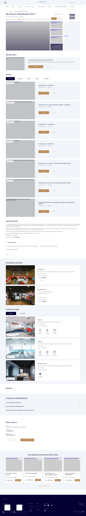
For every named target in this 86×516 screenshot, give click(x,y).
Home (7, 11)
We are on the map (13, 439)
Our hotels (31, 506)
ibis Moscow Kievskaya (31, 473)
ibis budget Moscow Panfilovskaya (70, 474)
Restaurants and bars (29, 6)
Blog (37, 506)
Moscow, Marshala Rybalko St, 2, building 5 (15, 16)
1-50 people (22, 313)
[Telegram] (52, 505)
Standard (20, 78)
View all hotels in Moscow (44, 485)
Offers (7, 6)
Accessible (46, 78)
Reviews (50, 6)
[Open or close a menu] (5, 2)
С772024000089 (16, 237)
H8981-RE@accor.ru (10, 435)
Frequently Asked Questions (61, 6)
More (48, 66)
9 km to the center (12, 19)
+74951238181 (43, 277)
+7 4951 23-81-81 (9, 431)
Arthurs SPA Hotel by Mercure (11, 474)
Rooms (13, 6)
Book (44, 93)
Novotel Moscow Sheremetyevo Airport (51, 474)
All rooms (10, 78)
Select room (18, 480)
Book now (36, 66)
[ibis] (72, 16)
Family (37, 78)
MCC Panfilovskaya (42, 19)
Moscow (12, 11)
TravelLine (66, 35)
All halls (11, 313)
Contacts (72, 6)
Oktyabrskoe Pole (27, 19)
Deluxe (28, 78)
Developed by (77, 512)
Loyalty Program (30, 510)
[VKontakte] (45, 505)
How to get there (27, 439)
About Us (20, 6)
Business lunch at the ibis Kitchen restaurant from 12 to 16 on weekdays (22, 246)
